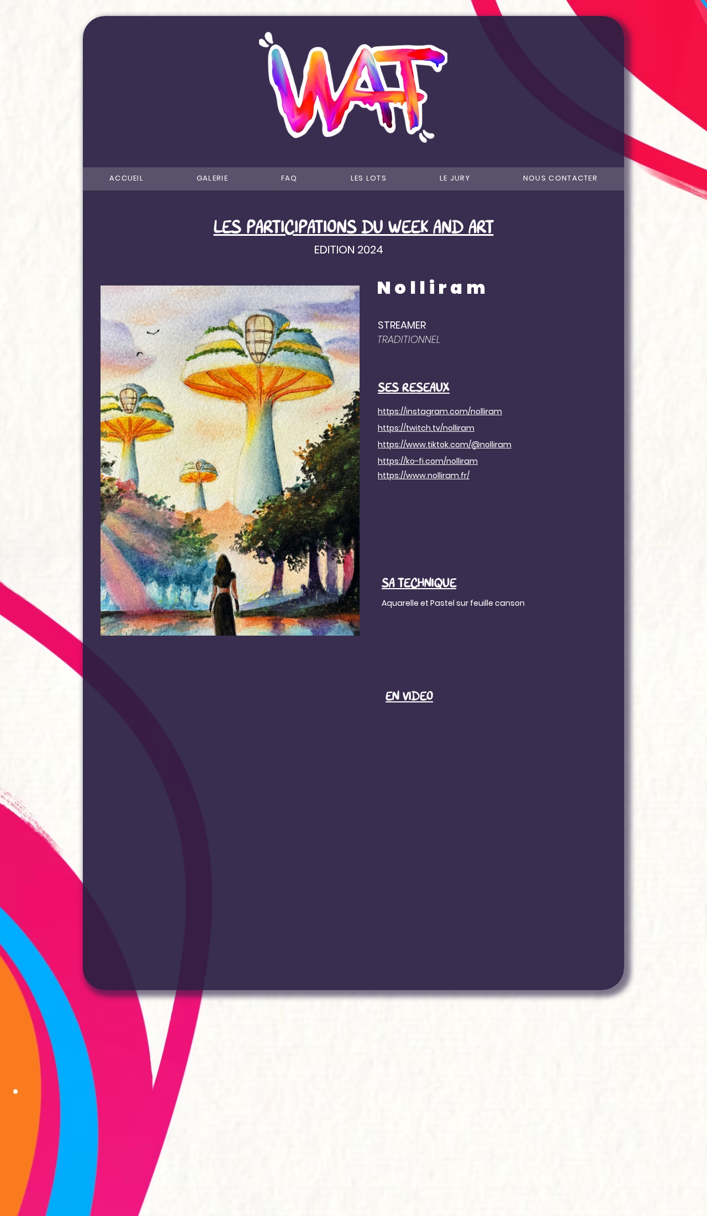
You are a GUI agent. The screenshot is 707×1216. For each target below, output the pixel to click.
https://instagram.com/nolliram (440, 411)
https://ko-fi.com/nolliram (428, 461)
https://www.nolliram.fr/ (423, 475)
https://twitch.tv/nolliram (426, 427)
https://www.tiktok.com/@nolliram (444, 444)
